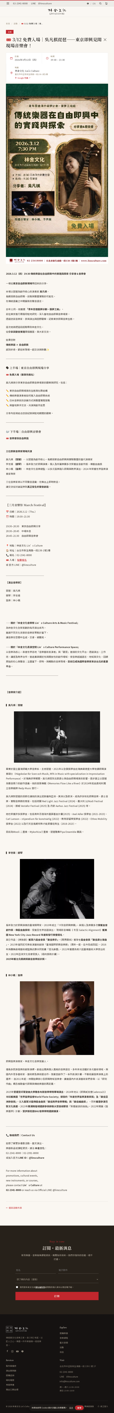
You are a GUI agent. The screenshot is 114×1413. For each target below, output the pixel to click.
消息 (62, 1352)
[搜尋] (100, 3)
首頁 (8, 23)
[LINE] (22, 1351)
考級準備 (10, 1384)
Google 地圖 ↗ (24, 77)
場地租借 (10, 1380)
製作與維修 (11, 1365)
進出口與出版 (12, 1389)
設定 (71, 1407)
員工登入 (104, 1406)
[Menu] (8, 3)
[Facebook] (7, 1351)
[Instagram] (12, 1351)
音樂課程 (64, 1337)
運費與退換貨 (88, 1406)
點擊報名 (22, 560)
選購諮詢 (10, 1375)
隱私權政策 (40, 1287)
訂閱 (57, 1296)
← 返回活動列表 (14, 1207)
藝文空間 (64, 1342)
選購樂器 (64, 1333)
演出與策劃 (11, 1370)
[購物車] (106, 3)
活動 (16, 23)
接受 (79, 1407)
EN (94, 3)
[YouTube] (17, 1351)
